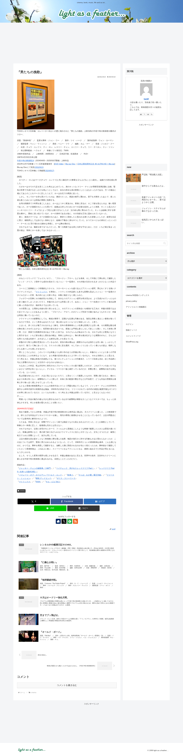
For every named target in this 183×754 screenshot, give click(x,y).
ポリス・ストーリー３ (66, 478)
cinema (22, 491)
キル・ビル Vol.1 (53, 482)
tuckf (146, 99)
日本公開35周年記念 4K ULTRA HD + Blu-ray (96, 164)
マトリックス (41, 292)
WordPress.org (132, 342)
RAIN (38, 482)
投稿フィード (131, 330)
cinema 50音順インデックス (137, 295)
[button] (83, 508)
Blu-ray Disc (70, 164)
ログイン (129, 324)
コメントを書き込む (67, 685)
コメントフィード (133, 336)
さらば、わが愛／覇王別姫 (90, 475)
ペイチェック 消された (66, 468)
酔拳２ (70, 475)
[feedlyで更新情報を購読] (69, 521)
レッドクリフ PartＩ (85, 468)
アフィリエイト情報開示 (136, 307)
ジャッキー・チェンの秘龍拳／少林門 (35, 468)
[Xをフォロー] (63, 521)
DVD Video (58, 164)
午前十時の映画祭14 (25, 160)
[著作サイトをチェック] (58, 521)
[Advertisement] (91, 43)
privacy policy (131, 301)
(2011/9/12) (39, 167)
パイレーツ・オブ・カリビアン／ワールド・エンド (40, 475)
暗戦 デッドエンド (43, 478)
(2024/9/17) (49, 171)
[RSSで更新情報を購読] (75, 521)
